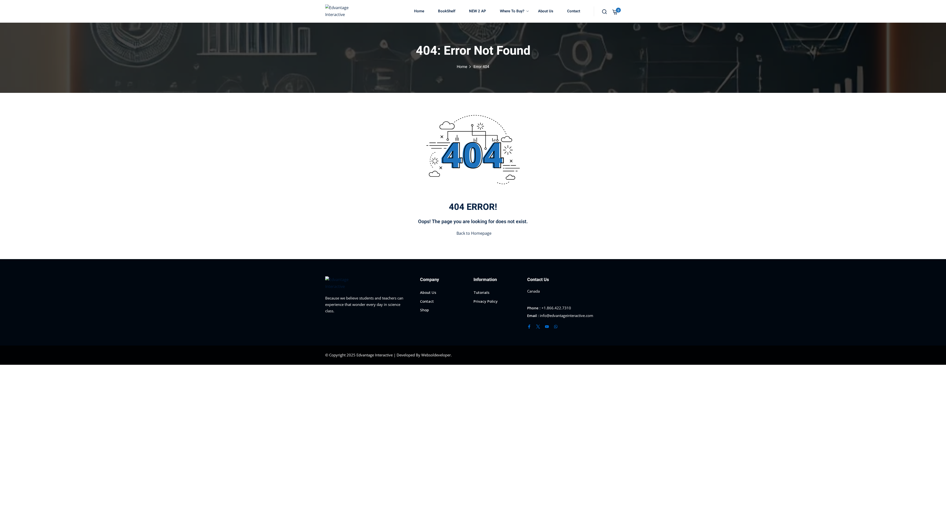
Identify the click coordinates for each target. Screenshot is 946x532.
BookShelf (446, 11)
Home (419, 11)
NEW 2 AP (477, 11)
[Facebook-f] (529, 327)
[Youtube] (547, 327)
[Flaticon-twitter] (538, 327)
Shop (424, 309)
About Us (545, 11)
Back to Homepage (473, 233)
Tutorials (481, 292)
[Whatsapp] (556, 327)
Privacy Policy (485, 301)
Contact (573, 11)
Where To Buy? (512, 11)
